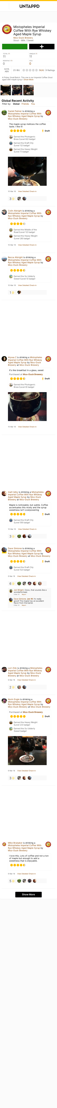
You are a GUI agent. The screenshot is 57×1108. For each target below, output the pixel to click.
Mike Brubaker (15, 842)
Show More (28, 79)
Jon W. (30, 599)
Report (24, 594)
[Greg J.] (19, 292)
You (33, 104)
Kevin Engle (13, 699)
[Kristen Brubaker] (19, 198)
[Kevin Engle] (29, 583)
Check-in (14, 46)
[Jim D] (29, 881)
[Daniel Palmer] (19, 536)
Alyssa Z (12, 357)
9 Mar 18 (11, 576)
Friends (25, 104)
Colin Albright (15, 210)
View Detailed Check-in (27, 191)
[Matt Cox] (24, 536)
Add (41, 46)
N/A (41, 70)
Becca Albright (15, 257)
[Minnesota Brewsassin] (29, 536)
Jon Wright (19, 590)
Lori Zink (12, 668)
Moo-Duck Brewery (23, 37)
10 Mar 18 (12, 191)
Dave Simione (15, 548)
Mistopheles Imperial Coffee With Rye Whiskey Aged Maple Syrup (24, 114)
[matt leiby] (35, 583)
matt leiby (13, 492)
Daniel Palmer (15, 111)
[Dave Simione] (24, 198)
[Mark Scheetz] (40, 583)
